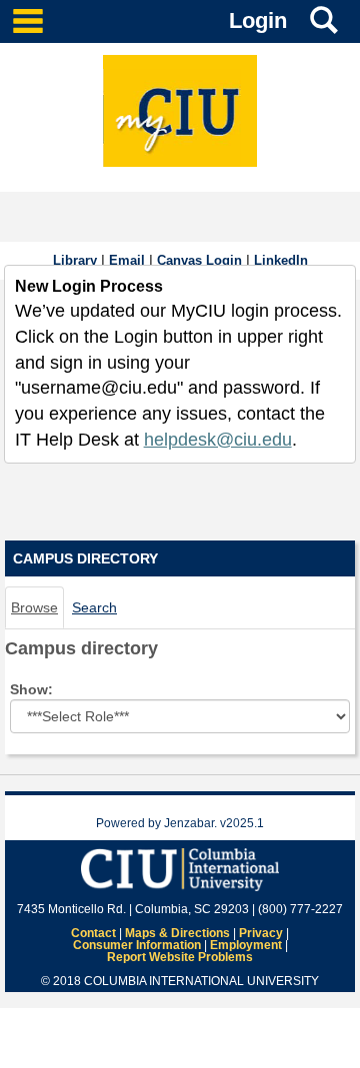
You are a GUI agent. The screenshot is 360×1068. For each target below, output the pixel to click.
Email (127, 260)
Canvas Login (199, 260)
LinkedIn (281, 260)
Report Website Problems (180, 957)
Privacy (261, 933)
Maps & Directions (177, 933)
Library (75, 260)
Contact (93, 933)
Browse (34, 607)
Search (94, 607)
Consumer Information (137, 945)
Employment (246, 945)
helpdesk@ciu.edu (218, 440)
